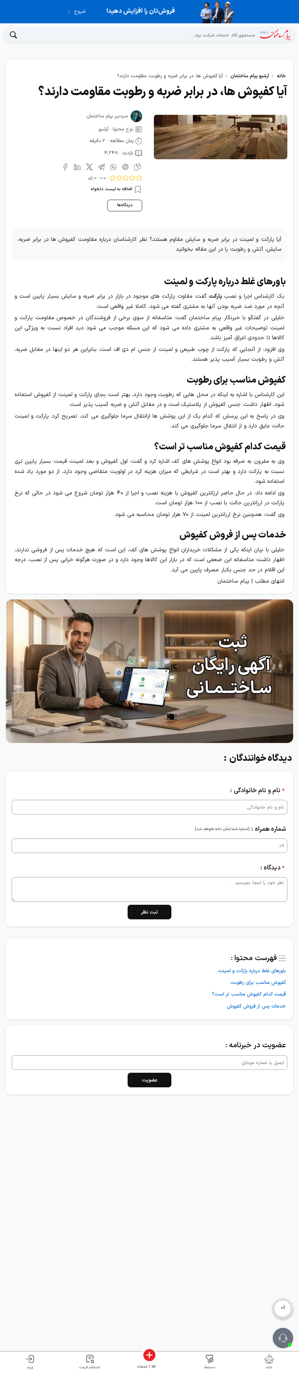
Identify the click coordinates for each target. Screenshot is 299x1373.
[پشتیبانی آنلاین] (283, 1338)
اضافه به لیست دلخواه (112, 189)
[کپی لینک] (136, 166)
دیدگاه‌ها (125, 205)
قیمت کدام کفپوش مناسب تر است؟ (249, 994)
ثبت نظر (149, 912)
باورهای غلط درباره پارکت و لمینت (252, 971)
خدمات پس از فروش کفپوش (256, 1006)
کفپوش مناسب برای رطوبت (258, 982)
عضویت (150, 1080)
